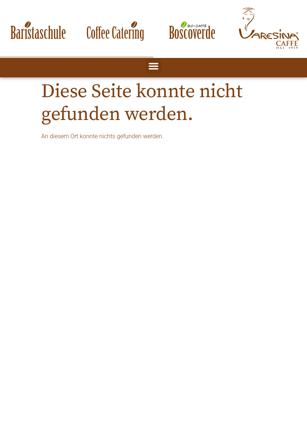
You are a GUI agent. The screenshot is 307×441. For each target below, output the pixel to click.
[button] (153, 66)
